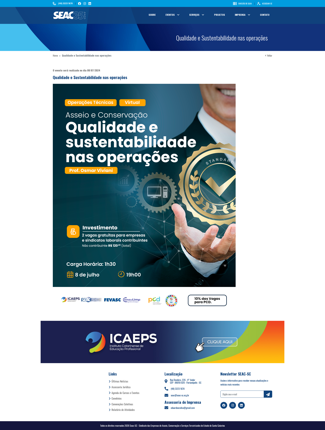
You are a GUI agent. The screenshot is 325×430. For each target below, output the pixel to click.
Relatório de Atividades (123, 410)
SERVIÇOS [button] (194, 14)
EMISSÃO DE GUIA (245, 3)
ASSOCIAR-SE (267, 3)
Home (55, 55)
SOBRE (152, 14)
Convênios (117, 398)
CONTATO (264, 14)
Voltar (269, 55)
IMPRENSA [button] (240, 14)
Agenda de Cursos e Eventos (125, 393)
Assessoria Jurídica (121, 387)
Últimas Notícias (120, 381)
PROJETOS (219, 14)
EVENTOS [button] (170, 14)
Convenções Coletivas (122, 404)
